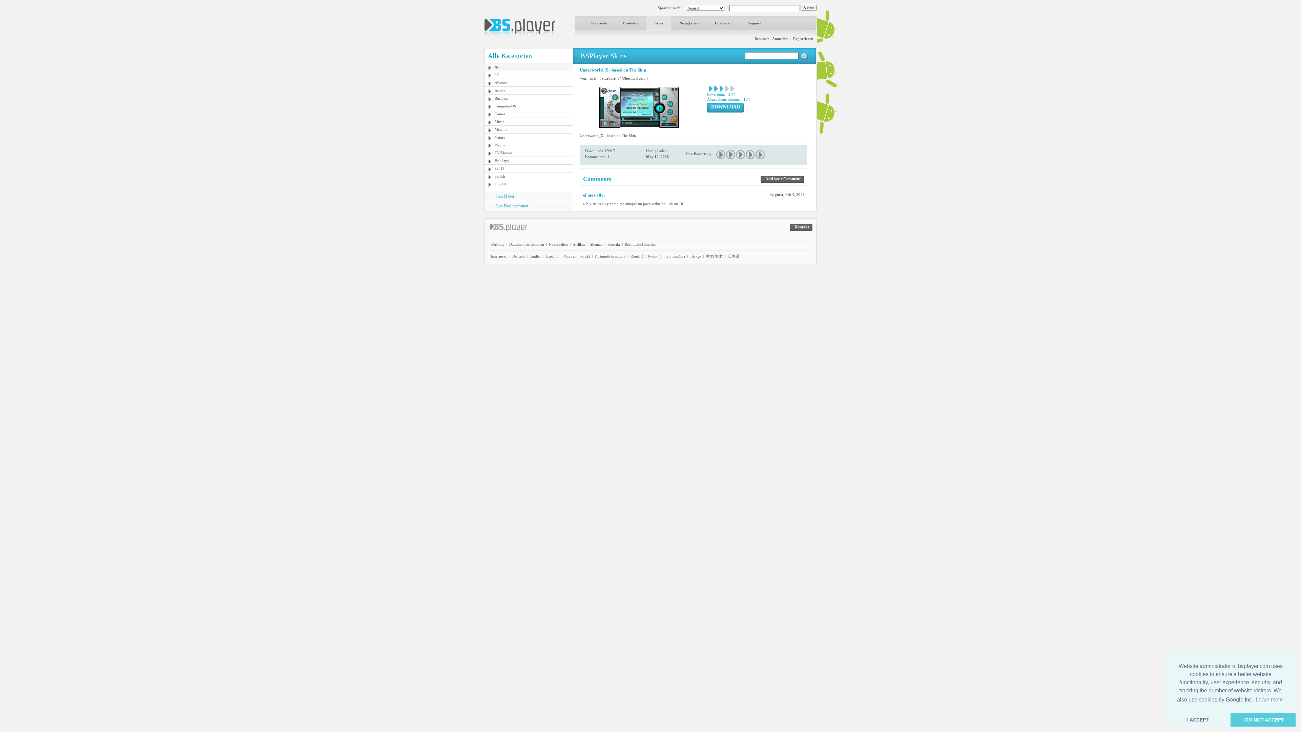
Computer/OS (505, 106)
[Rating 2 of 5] (731, 154)
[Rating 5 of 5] (760, 154)
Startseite (599, 23)
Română (637, 256)
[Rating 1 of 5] (721, 154)
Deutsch (518, 256)
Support (754, 23)
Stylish (500, 176)
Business (501, 98)
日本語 (733, 256)
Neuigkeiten (689, 23)
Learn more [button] (1269, 700)
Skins (659, 23)
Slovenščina (675, 256)
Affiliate (579, 244)
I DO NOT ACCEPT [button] (1263, 720)
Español (552, 256)
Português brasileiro (610, 256)
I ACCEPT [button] (1198, 720)
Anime (500, 90)
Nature (500, 137)
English (535, 256)
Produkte (630, 23)
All (497, 67)
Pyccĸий (655, 256)
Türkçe (695, 256)
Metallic (501, 129)
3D (497, 75)
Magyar (569, 256)
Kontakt (613, 244)
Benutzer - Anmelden (771, 39)
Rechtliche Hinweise (640, 244)
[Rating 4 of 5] (751, 154)
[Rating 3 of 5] (741, 154)
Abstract (501, 83)
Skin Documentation (511, 206)
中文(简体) (714, 256)
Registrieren (803, 39)
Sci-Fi (499, 168)
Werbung (497, 244)
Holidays (502, 161)
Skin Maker (504, 196)
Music (499, 122)
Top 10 (500, 184)
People (500, 145)
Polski (585, 256)
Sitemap (596, 244)
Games (500, 114)
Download (723, 23)
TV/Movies (503, 153)
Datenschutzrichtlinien (526, 244)
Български (499, 256)
